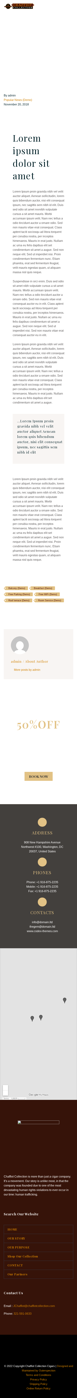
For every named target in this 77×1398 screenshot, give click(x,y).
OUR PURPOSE (19, 1247)
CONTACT (15, 1265)
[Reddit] (33, 610)
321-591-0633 (23, 1313)
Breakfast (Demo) (43, 588)
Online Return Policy (38, 1388)
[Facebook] (6, 610)
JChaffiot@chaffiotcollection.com (34, 1305)
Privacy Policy (38, 1379)
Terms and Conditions (38, 1375)
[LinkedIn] (27, 610)
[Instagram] (40, 1344)
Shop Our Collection (23, 1256)
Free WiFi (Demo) (48, 594)
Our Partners (18, 1274)
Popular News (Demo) (18, 99)
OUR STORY (16, 1238)
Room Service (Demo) (49, 600)
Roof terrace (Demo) (18, 600)
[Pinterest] (16, 610)
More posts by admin (27, 669)
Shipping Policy (38, 1384)
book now (38, 776)
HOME (54, 12)
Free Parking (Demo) (19, 594)
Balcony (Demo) (16, 588)
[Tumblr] (22, 610)
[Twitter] (11, 610)
